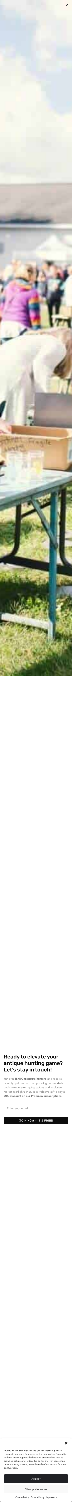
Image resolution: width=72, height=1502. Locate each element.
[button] (66, 1443)
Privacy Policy (37, 1497)
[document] (36, 751)
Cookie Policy (22, 1497)
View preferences (36, 1489)
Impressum (51, 1497)
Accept (36, 1478)
